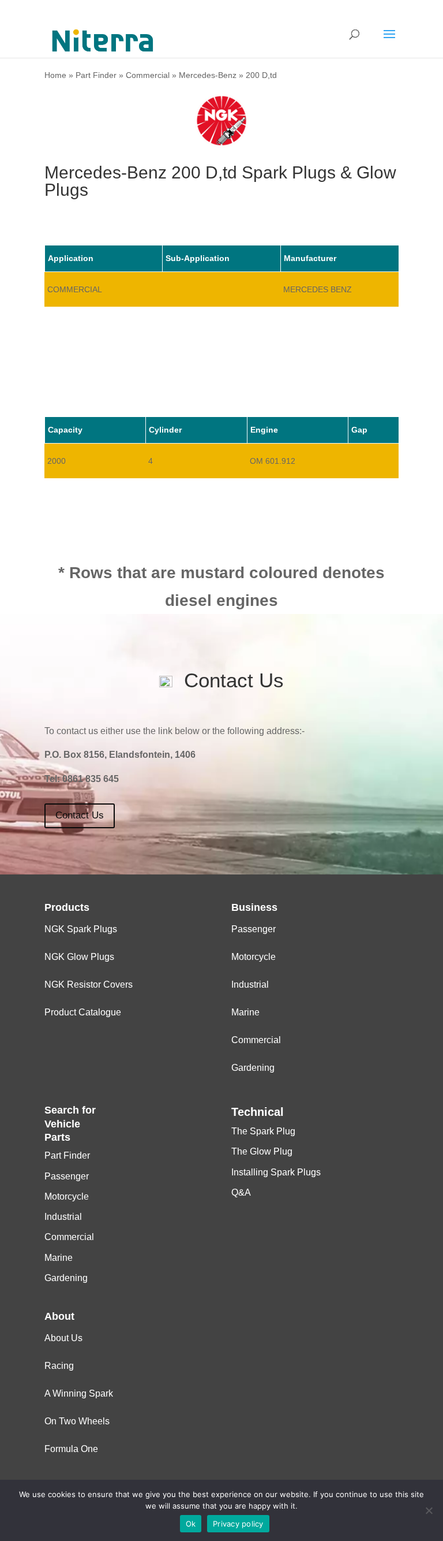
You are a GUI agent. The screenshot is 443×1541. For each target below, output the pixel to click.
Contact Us (79, 815)
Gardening (253, 1068)
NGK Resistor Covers (88, 984)
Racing (59, 1366)
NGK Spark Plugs (80, 929)
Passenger (253, 929)
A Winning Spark (78, 1393)
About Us (63, 1338)
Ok (191, 1523)
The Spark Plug (263, 1131)
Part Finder (96, 75)
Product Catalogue (82, 1012)
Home (55, 75)
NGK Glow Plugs (79, 957)
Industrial (250, 984)
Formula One (71, 1449)
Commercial (148, 75)
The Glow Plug (261, 1151)
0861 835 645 (90, 779)
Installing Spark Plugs (276, 1172)
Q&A (241, 1192)
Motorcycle (253, 957)
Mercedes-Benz (207, 75)
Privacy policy (238, 1523)
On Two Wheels (77, 1421)
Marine (245, 1012)
